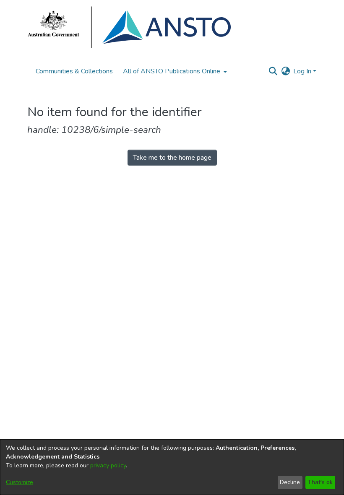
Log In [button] (303, 71)
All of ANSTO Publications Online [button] (171, 71)
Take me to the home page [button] (172, 157)
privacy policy (108, 465)
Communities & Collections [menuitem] (74, 71)
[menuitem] (174, 71)
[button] (273, 71)
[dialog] (172, 467)
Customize (19, 482)
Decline (290, 482)
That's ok (320, 482)
